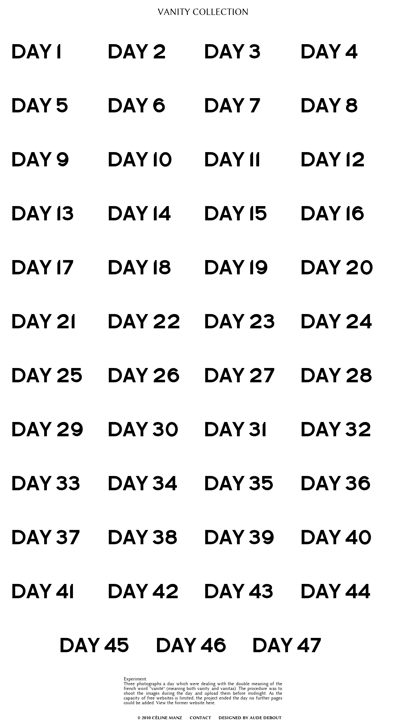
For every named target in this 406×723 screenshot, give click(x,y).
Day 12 (332, 159)
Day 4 (329, 51)
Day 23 (239, 321)
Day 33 (46, 483)
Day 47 (286, 645)
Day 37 (45, 537)
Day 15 (235, 213)
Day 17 (42, 267)
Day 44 (335, 591)
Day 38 (142, 537)
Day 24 (336, 321)
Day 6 (136, 105)
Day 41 (43, 591)
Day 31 (235, 429)
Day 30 (143, 429)
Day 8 (329, 105)
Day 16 (332, 213)
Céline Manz (167, 717)
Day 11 (232, 159)
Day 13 (42, 213)
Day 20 (337, 267)
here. (210, 703)
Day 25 (47, 375)
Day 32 (336, 429)
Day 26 (143, 375)
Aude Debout (265, 717)
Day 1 (36, 51)
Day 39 (239, 537)
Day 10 (140, 159)
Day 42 (143, 591)
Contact (200, 717)
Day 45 (94, 645)
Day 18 (139, 267)
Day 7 (232, 105)
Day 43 (239, 591)
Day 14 (139, 213)
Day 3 (232, 51)
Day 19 (236, 267)
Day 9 (40, 159)
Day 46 (191, 645)
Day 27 (239, 375)
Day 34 (142, 483)
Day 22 (144, 321)
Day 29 (47, 429)
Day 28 (336, 375)
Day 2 (137, 51)
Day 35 (239, 483)
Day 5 (40, 105)
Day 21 (43, 321)
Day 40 (336, 537)
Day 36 (335, 483)
